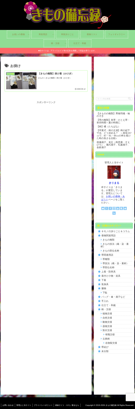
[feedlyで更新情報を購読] (125, 208)
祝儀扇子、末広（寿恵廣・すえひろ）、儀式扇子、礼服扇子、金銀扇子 (113, 145)
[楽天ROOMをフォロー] (121, 208)
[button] (129, 98)
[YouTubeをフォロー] (117, 208)
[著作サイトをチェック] (103, 208)
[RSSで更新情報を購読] (114, 213)
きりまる (114, 182)
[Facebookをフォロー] (110, 208)
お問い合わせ (8, 405)
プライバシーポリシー (43, 405)
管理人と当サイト (23, 405)
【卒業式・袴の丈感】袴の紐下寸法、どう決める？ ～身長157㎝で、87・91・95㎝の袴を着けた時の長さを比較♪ (114, 134)
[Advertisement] (46, 122)
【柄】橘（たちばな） (108, 126)
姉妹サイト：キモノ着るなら (67, 405)
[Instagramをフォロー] (114, 208)
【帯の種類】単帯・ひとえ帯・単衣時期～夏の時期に (113, 121)
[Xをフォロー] (106, 208)
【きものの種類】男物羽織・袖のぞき (113, 114)
